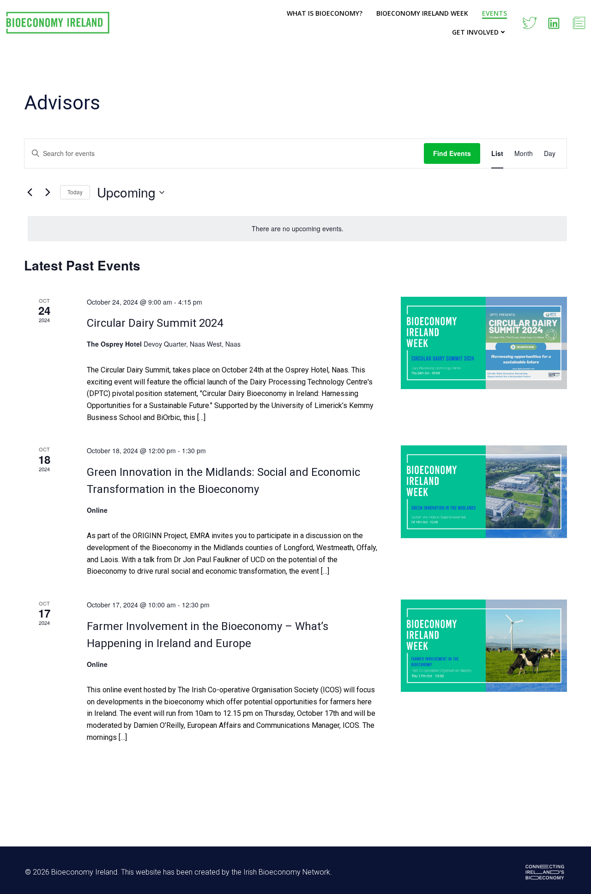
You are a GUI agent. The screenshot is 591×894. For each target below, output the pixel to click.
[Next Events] (47, 192)
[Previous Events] (29, 192)
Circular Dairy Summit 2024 (155, 323)
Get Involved (475, 32)
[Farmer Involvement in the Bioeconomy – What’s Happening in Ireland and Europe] (484, 646)
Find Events (452, 153)
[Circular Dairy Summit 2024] (484, 343)
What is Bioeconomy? (324, 13)
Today (75, 192)
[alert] (297, 228)
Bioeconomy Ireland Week (422, 13)
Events (494, 13)
